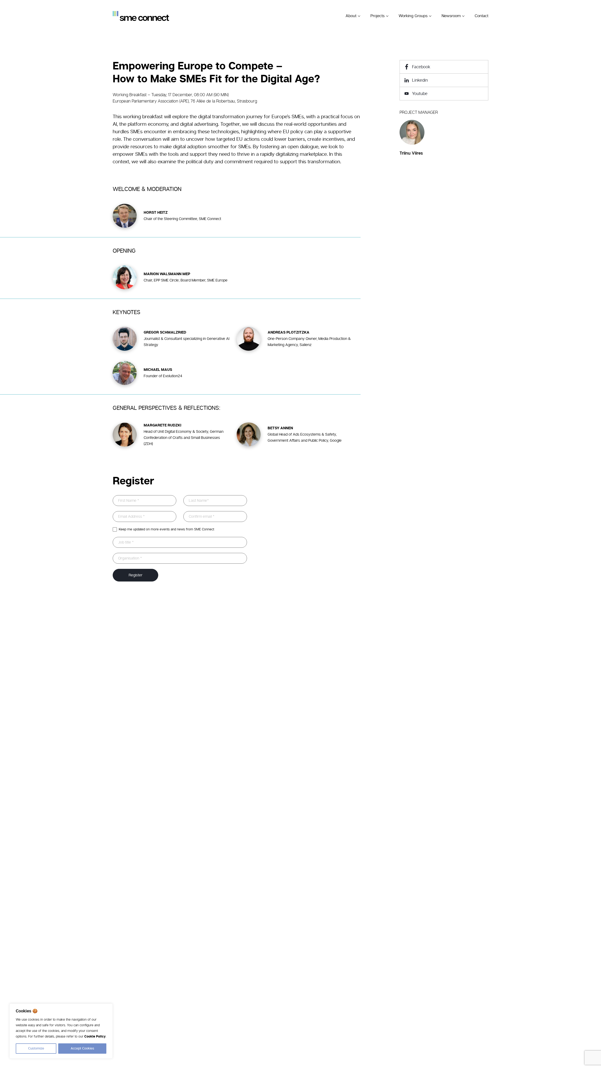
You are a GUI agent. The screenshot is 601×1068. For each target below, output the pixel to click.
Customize (36, 1048)
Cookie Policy (95, 1036)
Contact (481, 15)
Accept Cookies (82, 1048)
